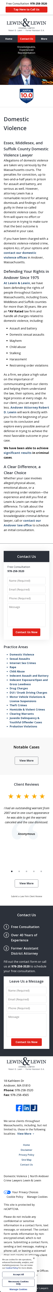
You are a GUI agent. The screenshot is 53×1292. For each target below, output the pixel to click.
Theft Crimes (18, 705)
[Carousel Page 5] (41, 871)
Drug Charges (19, 688)
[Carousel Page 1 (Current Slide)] (11, 871)
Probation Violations (23, 726)
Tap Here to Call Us (26, 9)
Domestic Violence (22, 654)
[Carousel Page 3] (26, 871)
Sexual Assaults (20, 658)
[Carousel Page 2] (19, 871)
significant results (18, 453)
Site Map (26, 1159)
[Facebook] (19, 1108)
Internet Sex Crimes (23, 663)
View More (26, 760)
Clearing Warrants (22, 713)
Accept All (18, 1274)
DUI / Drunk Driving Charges (28, 692)
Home (8, 38)
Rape (13, 667)
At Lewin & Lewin (17, 283)
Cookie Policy (15, 1196)
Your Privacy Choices (25, 1192)
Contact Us (26, 38)
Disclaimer (26, 1150)
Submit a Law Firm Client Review (26, 896)
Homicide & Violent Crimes (27, 709)
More (44, 38)
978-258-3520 (24, 1090)
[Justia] (34, 1108)
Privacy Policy (26, 1154)
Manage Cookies (37, 1196)
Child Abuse (17, 671)
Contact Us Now (26, 632)
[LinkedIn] (26, 1108)
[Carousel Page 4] (34, 871)
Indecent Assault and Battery (29, 675)
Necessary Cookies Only (18, 1282)
